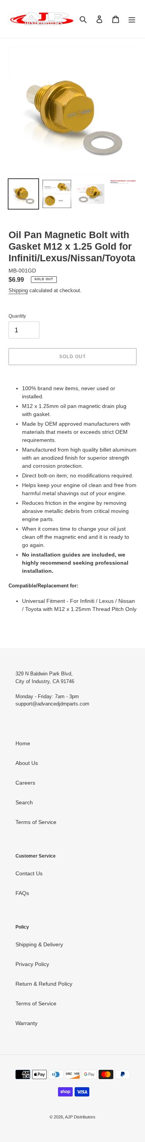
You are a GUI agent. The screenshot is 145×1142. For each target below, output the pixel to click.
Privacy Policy (32, 964)
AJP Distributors (80, 1117)
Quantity (17, 316)
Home (22, 743)
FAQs (22, 893)
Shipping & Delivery (39, 944)
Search (24, 802)
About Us (26, 763)
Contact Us (29, 873)
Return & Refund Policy (43, 984)
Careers (25, 783)
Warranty (26, 1023)
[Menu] (132, 19)
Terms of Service (35, 822)
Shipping (18, 290)
